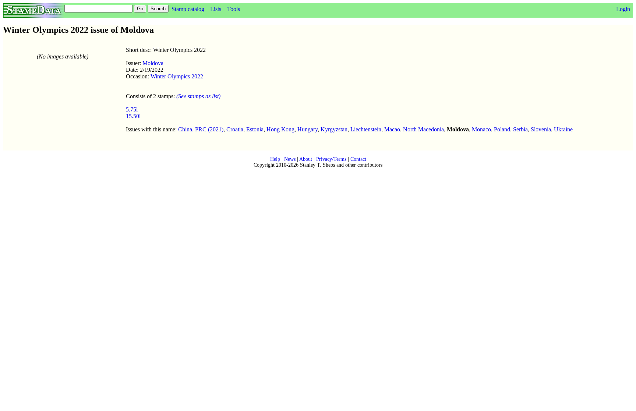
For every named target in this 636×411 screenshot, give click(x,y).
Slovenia (541, 129)
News (290, 159)
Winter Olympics (170, 76)
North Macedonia (423, 129)
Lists (215, 9)
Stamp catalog (188, 9)
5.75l (132, 109)
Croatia (234, 129)
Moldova (152, 63)
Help (275, 159)
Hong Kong (280, 129)
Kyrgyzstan (334, 129)
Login (623, 9)
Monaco (481, 129)
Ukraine (563, 129)
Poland (502, 129)
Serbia (520, 129)
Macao (392, 129)
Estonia (255, 129)
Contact (358, 159)
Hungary (307, 129)
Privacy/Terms (331, 159)
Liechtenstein (365, 129)
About (305, 159)
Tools (233, 9)
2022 (196, 76)
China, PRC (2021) (200, 129)
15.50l (133, 116)
